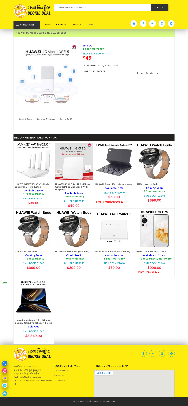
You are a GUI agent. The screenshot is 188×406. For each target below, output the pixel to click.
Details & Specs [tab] (25, 119)
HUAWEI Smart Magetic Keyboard (114, 184)
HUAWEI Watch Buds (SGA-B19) (72, 251)
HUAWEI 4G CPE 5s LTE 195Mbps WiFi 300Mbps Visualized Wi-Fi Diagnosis (72, 187)
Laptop (100, 65)
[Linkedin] (171, 353)
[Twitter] (152, 23)
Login (90, 25)
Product (116, 65)
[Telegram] (171, 23)
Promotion (60, 380)
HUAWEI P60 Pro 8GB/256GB (151, 251)
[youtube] (133, 23)
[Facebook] (143, 23)
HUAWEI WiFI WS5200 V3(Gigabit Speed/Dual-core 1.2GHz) (33, 185)
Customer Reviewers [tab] (46, 119)
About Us (61, 25)
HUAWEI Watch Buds (147, 184)
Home (48, 25)
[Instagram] (162, 23)
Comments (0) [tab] (66, 119)
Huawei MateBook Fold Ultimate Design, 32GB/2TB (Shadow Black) (33, 321)
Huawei (108, 65)
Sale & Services (63, 371)
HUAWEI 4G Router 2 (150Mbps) (112, 251)
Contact (76, 25)
